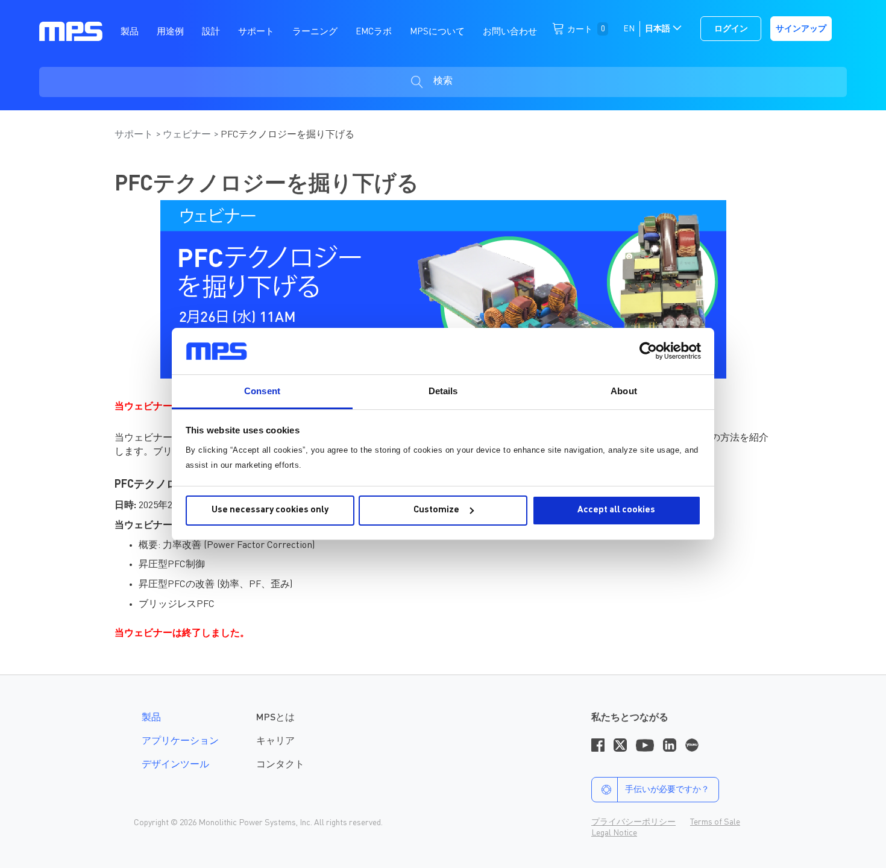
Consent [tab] (262, 391)
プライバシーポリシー (633, 822)
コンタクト (280, 765)
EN (629, 29)
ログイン (731, 29)
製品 (151, 718)
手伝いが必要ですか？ (667, 789)
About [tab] (624, 391)
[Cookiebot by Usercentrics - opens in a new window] (648, 351)
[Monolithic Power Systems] (70, 30)
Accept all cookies (616, 510)
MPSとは (275, 718)
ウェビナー (188, 135)
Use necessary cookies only (270, 510)
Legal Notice (614, 833)
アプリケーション (180, 741)
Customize (436, 510)
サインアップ (801, 29)
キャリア (275, 741)
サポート (135, 135)
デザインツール (175, 765)
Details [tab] (443, 391)
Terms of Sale (715, 822)
